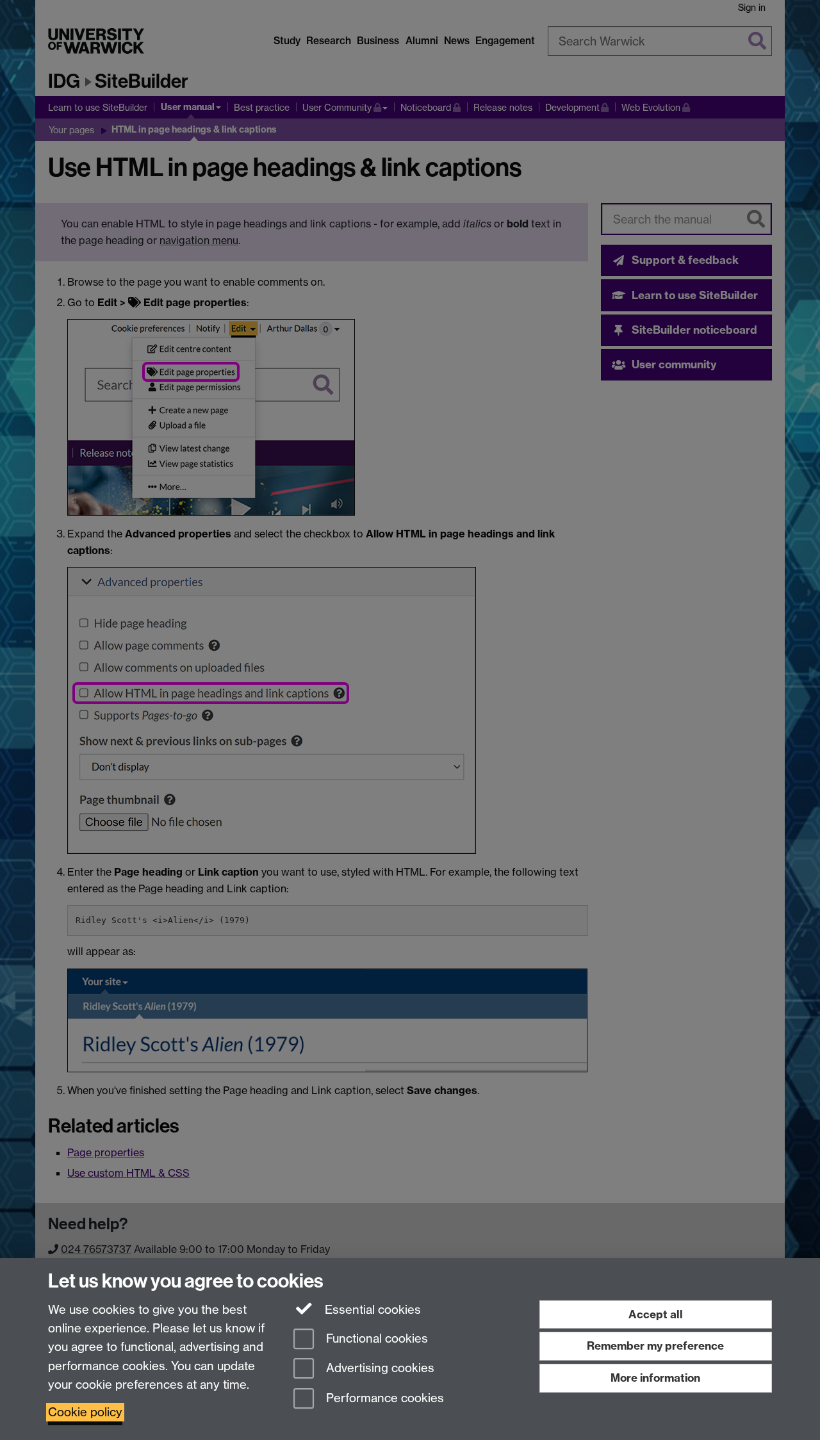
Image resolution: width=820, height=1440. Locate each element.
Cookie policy (85, 1412)
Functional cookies (375, 1338)
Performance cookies (383, 1398)
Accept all (655, 1314)
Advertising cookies (378, 1368)
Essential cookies (371, 1309)
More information (655, 1377)
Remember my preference (655, 1345)
